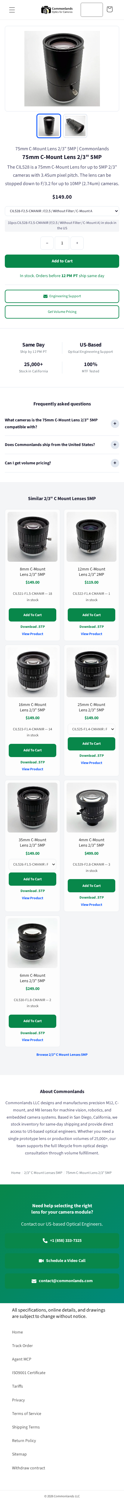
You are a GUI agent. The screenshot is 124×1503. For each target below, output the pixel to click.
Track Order (22, 1346)
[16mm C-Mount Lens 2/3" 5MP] (32, 672)
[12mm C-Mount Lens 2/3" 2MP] (91, 537)
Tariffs (17, 1386)
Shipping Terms (26, 1427)
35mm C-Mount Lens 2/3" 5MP (32, 842)
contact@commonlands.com (66, 1281)
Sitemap (19, 1454)
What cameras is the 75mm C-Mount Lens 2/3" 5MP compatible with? (51, 423)
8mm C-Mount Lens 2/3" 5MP (32, 572)
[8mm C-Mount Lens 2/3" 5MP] (32, 537)
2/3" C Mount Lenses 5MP (43, 1172)
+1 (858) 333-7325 (66, 1241)
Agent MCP (21, 1359)
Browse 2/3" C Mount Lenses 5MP (62, 1054)
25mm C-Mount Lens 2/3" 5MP (91, 707)
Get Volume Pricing (62, 311)
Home (15, 1172)
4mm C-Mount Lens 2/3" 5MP (91, 842)
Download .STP (32, 626)
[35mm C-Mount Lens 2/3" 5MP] (32, 807)
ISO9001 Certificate (28, 1373)
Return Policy (24, 1441)
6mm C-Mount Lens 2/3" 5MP (32, 978)
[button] (12, 10)
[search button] (96, 9)
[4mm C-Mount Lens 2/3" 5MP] (91, 807)
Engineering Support (65, 296)
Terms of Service (26, 1414)
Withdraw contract (28, 1468)
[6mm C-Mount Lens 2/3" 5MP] (32, 943)
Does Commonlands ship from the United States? (50, 444)
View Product (32, 634)
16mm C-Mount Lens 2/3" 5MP (32, 707)
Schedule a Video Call (65, 1261)
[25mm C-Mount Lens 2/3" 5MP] (91, 672)
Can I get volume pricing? (28, 463)
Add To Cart (32, 614)
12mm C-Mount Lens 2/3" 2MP (91, 572)
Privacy (18, 1400)
